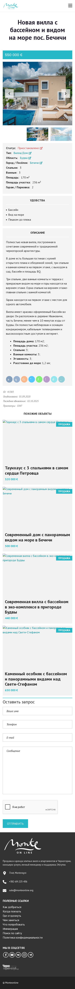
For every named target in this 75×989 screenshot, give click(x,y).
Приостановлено (29, 148)
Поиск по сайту (12, 933)
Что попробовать (14, 924)
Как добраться (12, 907)
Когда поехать (12, 911)
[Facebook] (6, 955)
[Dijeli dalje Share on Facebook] (9, 379)
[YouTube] (12, 955)
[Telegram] (30, 955)
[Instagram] (24, 955)
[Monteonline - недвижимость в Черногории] (9, 6)
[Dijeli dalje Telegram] (31, 379)
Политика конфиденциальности (23, 937)
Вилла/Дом (21, 153)
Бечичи (35, 163)
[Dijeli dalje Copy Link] (61, 379)
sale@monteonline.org (21, 890)
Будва (24, 158)
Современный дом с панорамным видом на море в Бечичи (37, 537)
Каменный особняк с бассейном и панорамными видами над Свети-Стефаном (36, 679)
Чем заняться (11, 920)
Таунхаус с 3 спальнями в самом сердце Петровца (36, 470)
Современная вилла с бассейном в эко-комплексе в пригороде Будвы (36, 607)
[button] (65, 93)
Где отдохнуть (12, 915)
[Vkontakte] (18, 955)
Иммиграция (10, 929)
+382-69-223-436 (18, 881)
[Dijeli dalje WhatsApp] (39, 379)
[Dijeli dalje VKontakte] (16, 379)
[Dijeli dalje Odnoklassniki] (24, 379)
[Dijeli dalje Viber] (46, 379)
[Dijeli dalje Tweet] (54, 379)
